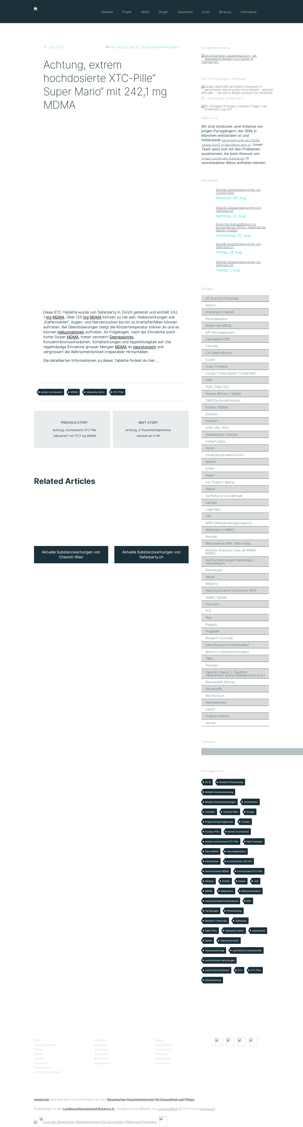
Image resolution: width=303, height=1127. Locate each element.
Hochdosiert (211, 861)
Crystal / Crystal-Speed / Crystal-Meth (231, 373)
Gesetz (210, 709)
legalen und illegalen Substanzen (223, 158)
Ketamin (211, 462)
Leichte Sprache (45, 1045)
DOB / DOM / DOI (217, 387)
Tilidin (209, 658)
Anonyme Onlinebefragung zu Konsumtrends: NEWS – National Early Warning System (241, 227)
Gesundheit (185, 12)
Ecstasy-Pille (212, 831)
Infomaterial (248, 12)
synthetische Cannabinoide (247, 950)
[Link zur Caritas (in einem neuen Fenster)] (163, 1121)
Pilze (209, 618)
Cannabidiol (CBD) (218, 339)
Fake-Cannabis (255, 841)
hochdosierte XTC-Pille (249, 871)
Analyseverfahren (217, 716)
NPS (249, 900)
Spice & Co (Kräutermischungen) (227, 652)
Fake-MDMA (211, 851)
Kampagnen (163, 1045)
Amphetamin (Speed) (220, 312)
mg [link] (49, 317)
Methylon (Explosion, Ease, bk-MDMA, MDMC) (231, 551)
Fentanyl (211, 421)
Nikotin (210, 577)
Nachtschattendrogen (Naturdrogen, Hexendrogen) (230, 561)
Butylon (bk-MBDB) (218, 326)
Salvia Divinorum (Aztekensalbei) (227, 645)
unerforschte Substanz (217, 970)
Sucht (206, 12)
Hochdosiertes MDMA (217, 871)
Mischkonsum (215, 696)
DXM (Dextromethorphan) (223, 400)
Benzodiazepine (216, 319)
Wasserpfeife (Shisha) (220, 682)
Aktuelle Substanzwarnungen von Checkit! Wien (238, 191)
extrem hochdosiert (51, 392)
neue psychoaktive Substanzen (221, 900)
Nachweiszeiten (216, 702)
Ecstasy (245, 821)
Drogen (163, 12)
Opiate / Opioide (216, 597)
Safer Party (211, 930)
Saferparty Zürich (95, 392)
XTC (240, 970)
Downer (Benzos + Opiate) (223, 394)
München (100, 1040)
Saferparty (241, 920)
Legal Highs (213, 509)
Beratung (225, 12)
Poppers (211, 624)
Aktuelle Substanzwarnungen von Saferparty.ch (238, 209)
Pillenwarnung (234, 910)
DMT (209, 380)
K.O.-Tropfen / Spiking (220, 482)
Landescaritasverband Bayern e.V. (89, 1109)
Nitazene (211, 584)
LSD (208, 516)
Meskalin (211, 537)
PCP (208, 611)
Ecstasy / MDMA (217, 407)
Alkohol (210, 305)
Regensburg (102, 1063)
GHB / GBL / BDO (217, 428)
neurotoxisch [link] (144, 347)
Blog (134, 47)
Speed (208, 940)
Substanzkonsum (229, 940)
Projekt (127, 12)
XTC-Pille (118, 392)
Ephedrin (211, 414)
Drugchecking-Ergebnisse (219, 821)
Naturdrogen (214, 570)
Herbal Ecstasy (215, 441)
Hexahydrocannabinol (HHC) (225, 455)
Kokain (210, 475)
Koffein (210, 468)
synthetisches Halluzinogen (220, 960)
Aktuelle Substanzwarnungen (220, 801)
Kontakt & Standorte (47, 1072)
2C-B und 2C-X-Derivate (222, 298)
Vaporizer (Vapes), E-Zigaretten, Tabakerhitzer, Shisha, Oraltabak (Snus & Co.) (235, 673)
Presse (38, 1054)
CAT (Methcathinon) (219, 353)
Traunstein (101, 1054)
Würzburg (101, 1045)
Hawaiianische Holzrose (221, 434)
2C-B (208, 782)
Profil (37, 1040)
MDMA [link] (58, 317)
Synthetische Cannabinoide (224, 496)
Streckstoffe (214, 689)
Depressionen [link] (122, 337)
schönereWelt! (168, 1109)
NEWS (145, 12)
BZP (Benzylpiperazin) (220, 332)
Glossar (211, 723)
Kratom (210, 489)
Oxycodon (212, 604)
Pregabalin (212, 631)
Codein (210, 360)
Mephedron (227, 891)
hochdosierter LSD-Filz (239, 861)
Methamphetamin (251, 891)
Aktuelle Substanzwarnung (219, 792)
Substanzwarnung (214, 950)
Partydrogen (211, 910)
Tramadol (212, 665)
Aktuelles (107, 12)
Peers (38, 1049)
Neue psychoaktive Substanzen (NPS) (231, 590)
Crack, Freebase (217, 366)
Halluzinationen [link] (71, 332)
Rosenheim (102, 1058)
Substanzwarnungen (160, 47)
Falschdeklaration (236, 851)
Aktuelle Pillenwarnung (231, 782)
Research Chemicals (219, 638)
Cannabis (212, 346)
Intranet (39, 1058)
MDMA (74, 392)
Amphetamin (251, 801)
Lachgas (211, 503)
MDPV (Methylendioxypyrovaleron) (229, 523)
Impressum (41, 1063)
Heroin (210, 448)
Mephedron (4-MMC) (220, 530)
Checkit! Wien (230, 811)
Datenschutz (42, 1067)
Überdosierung (213, 980)
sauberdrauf (258, 930)
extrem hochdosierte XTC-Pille (221, 841)
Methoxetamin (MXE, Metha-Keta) (228, 543)
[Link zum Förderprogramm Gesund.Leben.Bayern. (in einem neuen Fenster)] (35, 1121)
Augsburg (101, 1049)
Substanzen (163, 1049)
